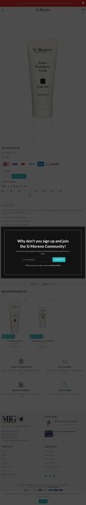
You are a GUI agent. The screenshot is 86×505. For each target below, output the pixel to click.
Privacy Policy (55, 265)
